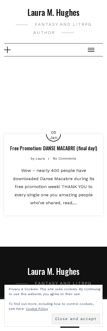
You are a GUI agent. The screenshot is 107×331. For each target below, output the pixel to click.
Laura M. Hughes (53, 12)
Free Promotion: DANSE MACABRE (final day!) (53, 148)
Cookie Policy (37, 309)
